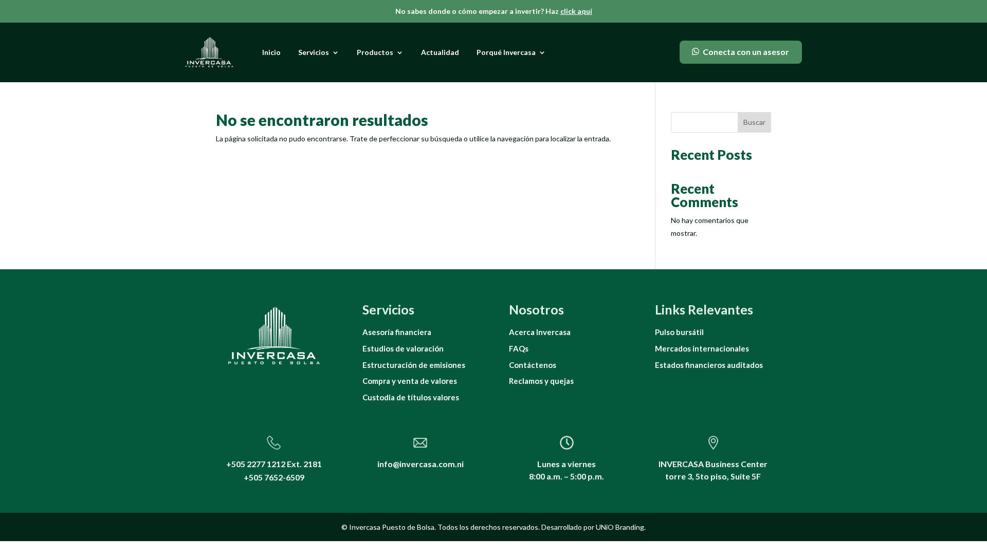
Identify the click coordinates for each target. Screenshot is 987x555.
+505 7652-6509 (274, 477)
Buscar (754, 122)
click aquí (576, 11)
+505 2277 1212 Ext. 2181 (274, 464)
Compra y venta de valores (409, 380)
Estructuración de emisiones (413, 364)
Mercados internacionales (702, 348)
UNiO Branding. (621, 527)
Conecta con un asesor (746, 52)
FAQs (518, 348)
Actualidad (440, 52)
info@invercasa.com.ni (420, 464)
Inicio (271, 52)
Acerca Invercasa (540, 332)
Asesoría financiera (396, 332)
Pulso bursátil (679, 332)
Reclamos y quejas (541, 380)
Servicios (313, 52)
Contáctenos (532, 364)
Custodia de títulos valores (410, 397)
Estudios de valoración (403, 348)
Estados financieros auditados (709, 364)
